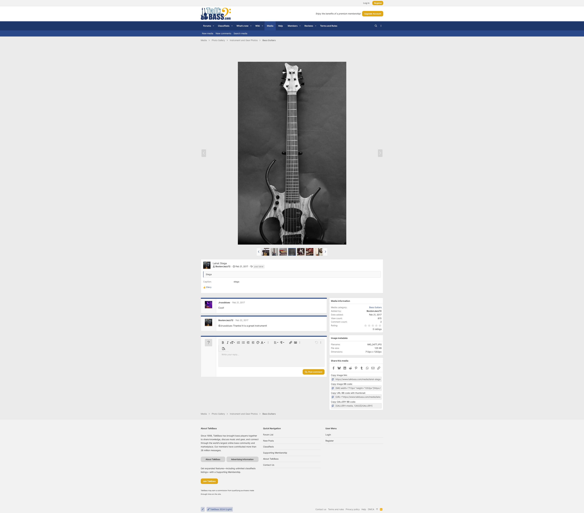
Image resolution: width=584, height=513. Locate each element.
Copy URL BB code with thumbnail (348, 393)
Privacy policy (353, 509)
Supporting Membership (275, 452)
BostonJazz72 (223, 266)
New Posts (268, 440)
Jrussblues (224, 302)
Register (329, 440)
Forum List (268, 434)
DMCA (371, 509)
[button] (213, 25)
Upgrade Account (372, 13)
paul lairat (258, 266)
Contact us (268, 465)
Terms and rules (336, 509)
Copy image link (339, 375)
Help (364, 509)
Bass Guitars (375, 307)
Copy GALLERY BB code (343, 401)
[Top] (377, 509)
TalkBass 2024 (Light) (221, 509)
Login (328, 434)
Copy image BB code (341, 384)
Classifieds (268, 446)
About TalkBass (270, 458)
